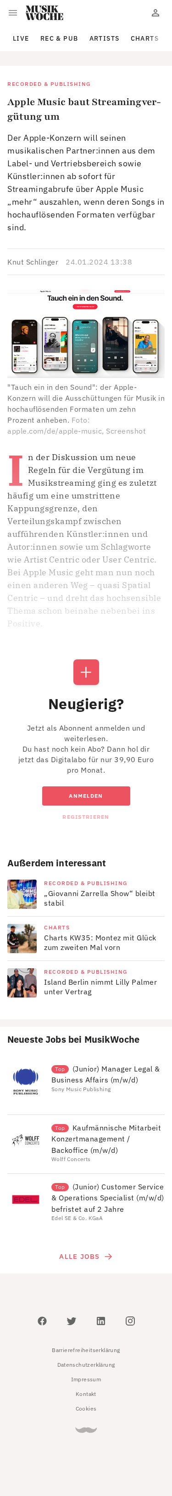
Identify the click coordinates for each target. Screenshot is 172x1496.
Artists (104, 38)
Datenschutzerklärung (86, 1364)
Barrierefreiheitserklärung (86, 1350)
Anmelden (86, 795)
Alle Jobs (79, 1256)
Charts (145, 38)
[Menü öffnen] (13, 13)
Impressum (86, 1379)
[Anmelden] (155, 13)
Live (21, 38)
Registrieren (85, 816)
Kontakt (86, 1393)
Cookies (86, 1408)
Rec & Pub (59, 38)
